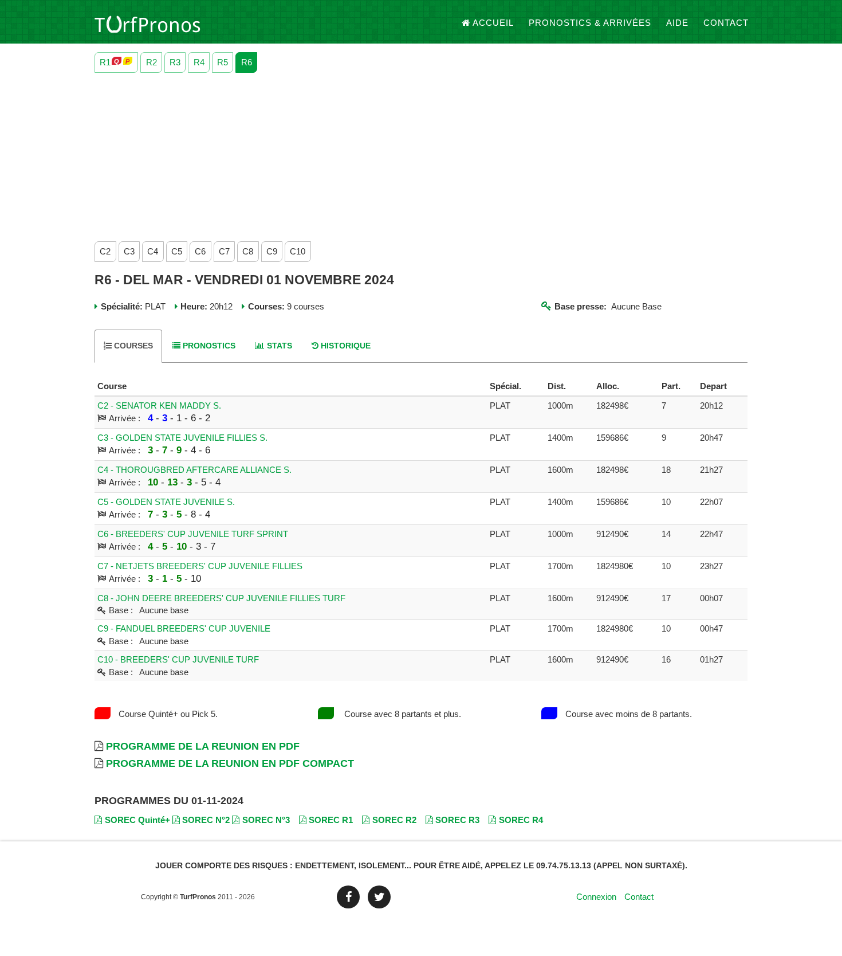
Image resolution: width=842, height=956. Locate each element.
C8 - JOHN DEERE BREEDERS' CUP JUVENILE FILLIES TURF (221, 598)
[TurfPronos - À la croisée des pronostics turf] (147, 23)
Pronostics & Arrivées (590, 23)
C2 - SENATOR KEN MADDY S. (159, 405)
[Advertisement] (421, 154)
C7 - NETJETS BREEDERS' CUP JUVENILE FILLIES (199, 566)
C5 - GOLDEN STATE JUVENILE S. (166, 502)
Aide (677, 23)
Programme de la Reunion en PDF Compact (230, 763)
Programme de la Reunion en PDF (203, 746)
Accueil (493, 23)
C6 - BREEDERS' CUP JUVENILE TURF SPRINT (192, 534)
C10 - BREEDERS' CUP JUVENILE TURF (178, 659)
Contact (726, 23)
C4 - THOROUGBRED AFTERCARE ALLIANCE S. (194, 470)
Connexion (596, 897)
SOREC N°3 (266, 820)
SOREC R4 (521, 820)
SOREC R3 (457, 820)
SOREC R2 (394, 820)
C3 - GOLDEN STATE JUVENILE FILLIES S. (182, 437)
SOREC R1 (331, 820)
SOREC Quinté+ (137, 820)
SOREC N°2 (206, 820)
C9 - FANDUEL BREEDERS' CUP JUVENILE (183, 628)
